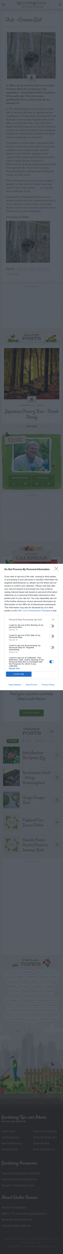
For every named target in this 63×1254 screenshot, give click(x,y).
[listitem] (31, 619)
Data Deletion (15, 684)
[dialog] (31, 627)
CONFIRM (18, 674)
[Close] (57, 569)
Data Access (31, 684)
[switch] (51, 626)
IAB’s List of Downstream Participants (35, 610)
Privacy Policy (48, 684)
